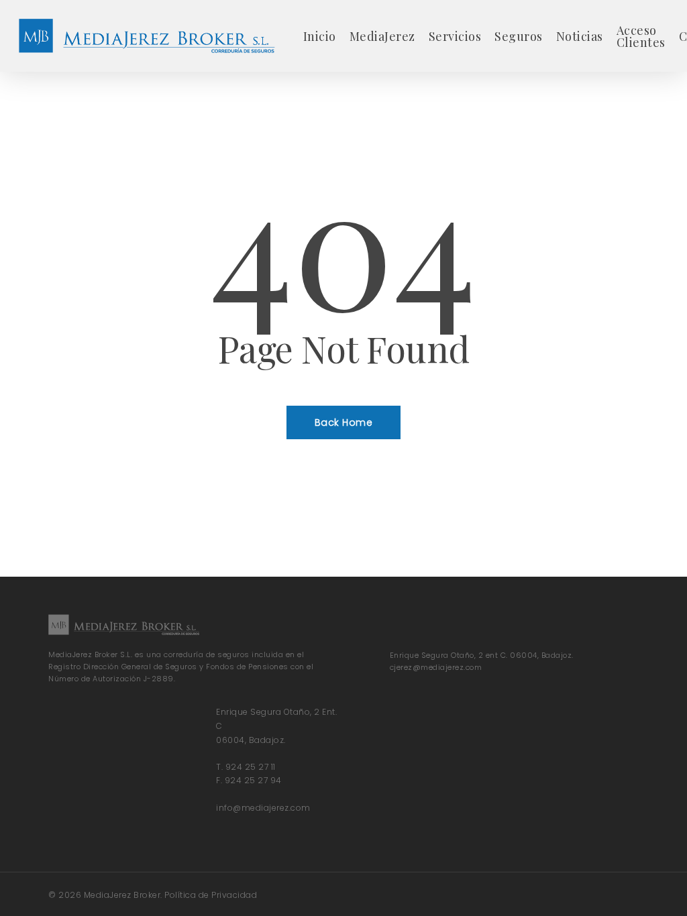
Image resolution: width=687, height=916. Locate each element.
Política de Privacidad (210, 895)
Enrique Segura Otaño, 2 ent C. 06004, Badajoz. (482, 655)
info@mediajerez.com (263, 807)
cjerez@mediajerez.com (436, 667)
